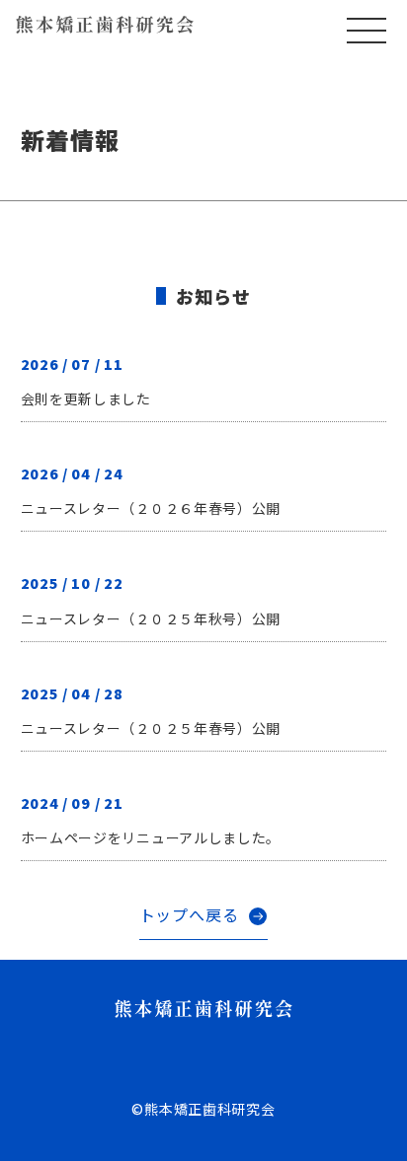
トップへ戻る (189, 914)
